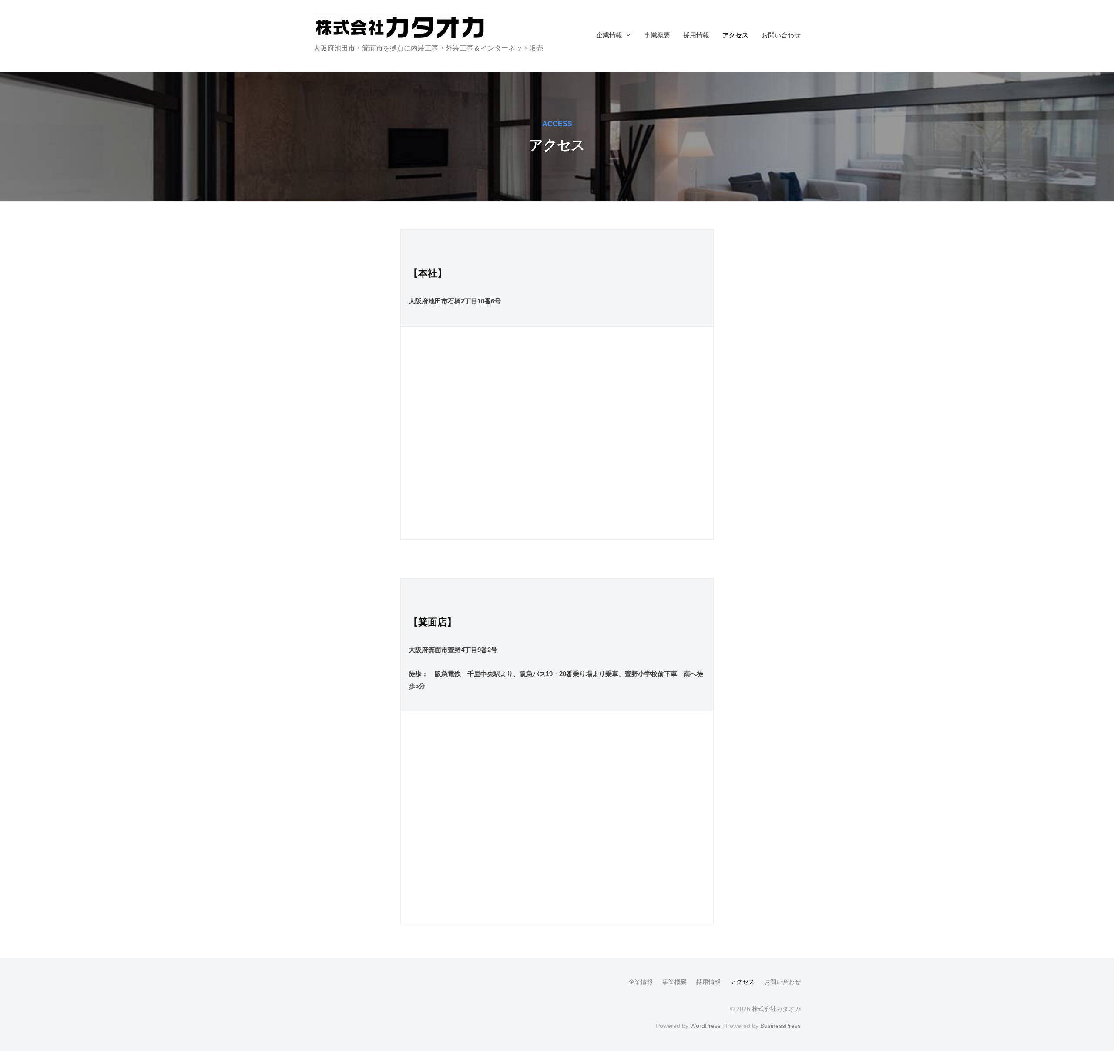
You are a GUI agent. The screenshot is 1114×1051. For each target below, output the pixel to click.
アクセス (735, 35)
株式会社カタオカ (776, 1008)
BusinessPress (780, 1025)
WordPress (705, 1025)
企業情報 (609, 35)
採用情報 (696, 35)
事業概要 (657, 35)
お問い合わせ (781, 35)
